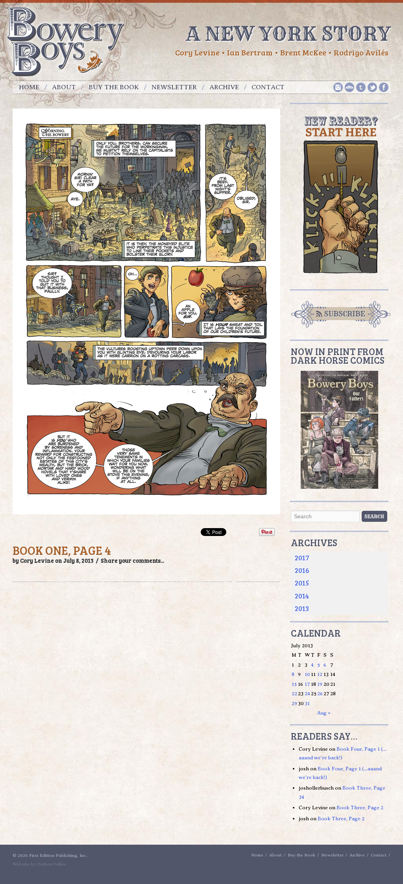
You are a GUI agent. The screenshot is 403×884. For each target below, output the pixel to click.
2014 (302, 595)
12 (319, 674)
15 (294, 684)
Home (29, 87)
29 (294, 703)
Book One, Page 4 (62, 550)
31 (307, 703)
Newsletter (174, 87)
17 (307, 684)
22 (294, 693)
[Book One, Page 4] (146, 518)
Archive (224, 87)
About (64, 87)
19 (319, 684)
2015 (302, 582)
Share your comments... (132, 560)
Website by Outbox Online (39, 864)
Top (384, 865)
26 (320, 693)
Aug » (324, 713)
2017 (302, 557)
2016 (302, 570)
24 (307, 693)
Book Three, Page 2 (359, 807)
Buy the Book (114, 87)
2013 (302, 608)
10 (307, 674)
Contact (268, 87)
